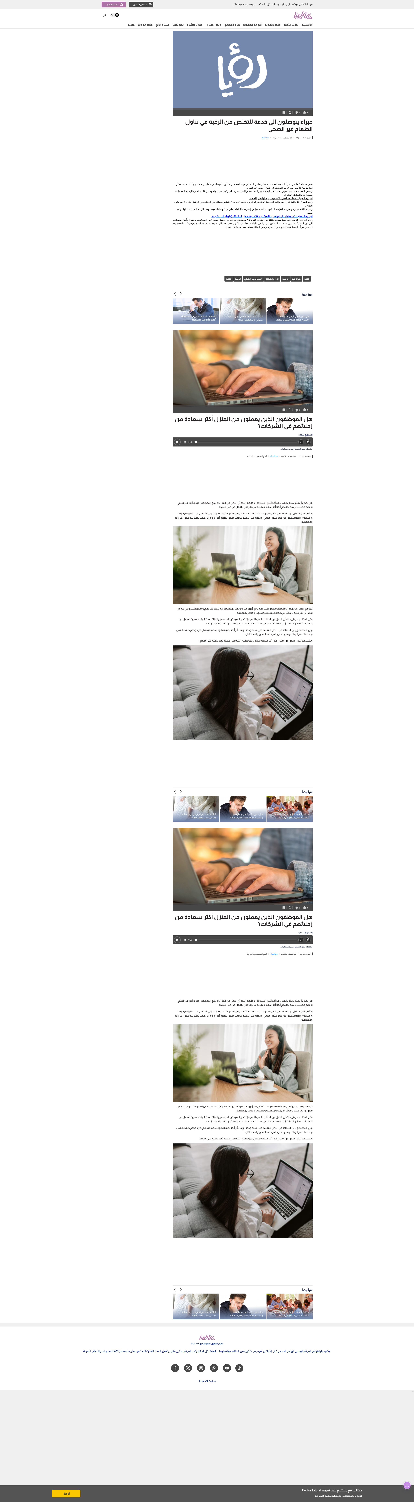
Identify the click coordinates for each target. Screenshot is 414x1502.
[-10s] (301, 442)
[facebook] (175, 1368)
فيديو (131, 24)
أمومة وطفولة (252, 24)
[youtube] (227, 1368)
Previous (181, 294)
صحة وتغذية (272, 24)
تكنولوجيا (178, 24)
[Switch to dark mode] (114, 14)
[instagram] (201, 1368)
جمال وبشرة (194, 24)
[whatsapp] (214, 1368)
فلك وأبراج (162, 24)
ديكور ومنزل (213, 24)
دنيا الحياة (265, 138)
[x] (188, 1368)
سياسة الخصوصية (323, 1496)
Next (175, 294)
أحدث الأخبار (291, 24)
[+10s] (308, 442)
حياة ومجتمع (232, 24)
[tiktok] (239, 1368)
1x (185, 442)
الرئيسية (307, 24)
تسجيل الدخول (140, 4)
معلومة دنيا (145, 24)
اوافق (66, 1493)
